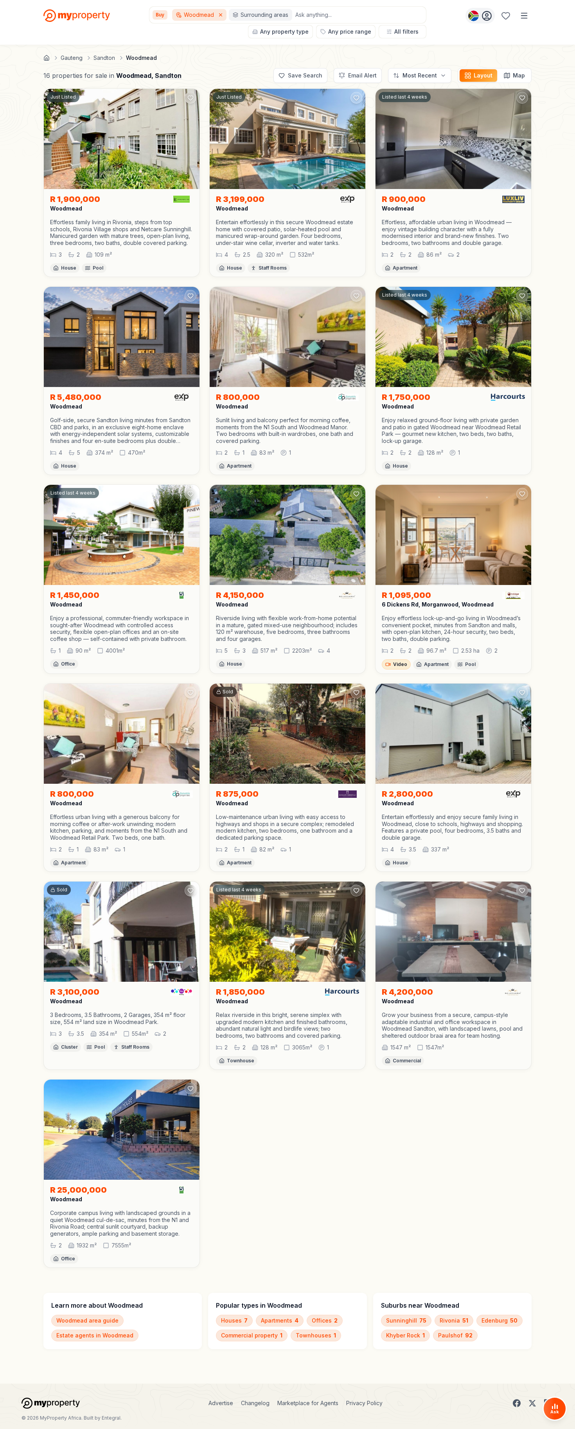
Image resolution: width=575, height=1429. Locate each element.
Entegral (111, 1418)
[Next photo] (190, 139)
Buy (160, 15)
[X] (532, 1403)
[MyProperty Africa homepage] (51, 1403)
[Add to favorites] (190, 98)
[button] (121, 232)
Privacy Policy (364, 1403)
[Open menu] (524, 15)
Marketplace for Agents (307, 1403)
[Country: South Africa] (480, 15)
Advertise (220, 1403)
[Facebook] (516, 1403)
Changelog (255, 1403)
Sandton (168, 75)
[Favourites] (506, 15)
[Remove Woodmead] (221, 15)
